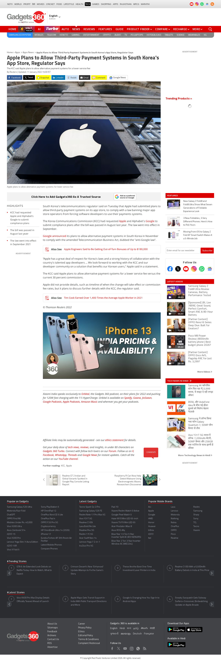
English (113, 628)
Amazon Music (89, 401)
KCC (63, 466)
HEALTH (79, 4)
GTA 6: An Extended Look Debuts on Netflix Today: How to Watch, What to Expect (34, 570)
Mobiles (39, 35)
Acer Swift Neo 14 (88, 538)
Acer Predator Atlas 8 (121, 526)
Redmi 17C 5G (86, 534)
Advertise (52, 647)
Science (180, 35)
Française (149, 634)
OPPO (174, 530)
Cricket (50, 4)
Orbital (85, 394)
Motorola (175, 515)
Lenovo (174, 511)
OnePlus (175, 526)
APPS (115, 4)
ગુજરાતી (114, 634)
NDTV (10, 4)
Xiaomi (196, 530)
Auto (65, 29)
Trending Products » (179, 98)
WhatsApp (60, 455)
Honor (151, 522)
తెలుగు (144, 628)
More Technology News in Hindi (194, 455)
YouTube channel (68, 459)
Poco (173, 534)
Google (150, 221)
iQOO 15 (11, 534)
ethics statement (114, 440)
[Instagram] (194, 269)
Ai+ (149, 507)
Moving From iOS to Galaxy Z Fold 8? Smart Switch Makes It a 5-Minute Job (197, 235)
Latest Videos (175, 281)
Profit (26, 4)
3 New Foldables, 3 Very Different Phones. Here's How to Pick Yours (197, 221)
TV (126, 35)
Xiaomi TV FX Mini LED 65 (123, 522)
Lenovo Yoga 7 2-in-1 (89, 542)
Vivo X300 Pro (14, 538)
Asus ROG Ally (118, 530)
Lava (173, 507)
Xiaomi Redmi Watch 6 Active (125, 511)
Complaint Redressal (89, 643)
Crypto (107, 35)
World (18, 4)
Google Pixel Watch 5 (121, 515)
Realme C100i (86, 522)
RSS (49, 643)
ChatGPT (11, 515)
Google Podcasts (52, 401)
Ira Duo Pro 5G (86, 546)
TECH (87, 4)
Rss (144, 648)
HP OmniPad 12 (48, 511)
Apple (122, 221)
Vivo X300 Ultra (14, 526)
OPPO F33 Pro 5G (49, 522)
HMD (150, 518)
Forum (112, 451)
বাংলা (129, 628)
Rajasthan (126, 4)
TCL (195, 522)
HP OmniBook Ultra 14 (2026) (55, 530)
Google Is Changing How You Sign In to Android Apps (141, 600)
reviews (84, 447)
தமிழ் (136, 628)
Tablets (169, 35)
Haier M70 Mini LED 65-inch (124, 518)
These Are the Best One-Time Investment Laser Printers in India (139, 569)
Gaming (76, 35)
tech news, (74, 447)
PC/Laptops (137, 35)
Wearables (194, 35)
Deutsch (137, 634)
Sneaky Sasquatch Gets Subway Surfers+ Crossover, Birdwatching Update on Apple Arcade (191, 601)
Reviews (89, 29)
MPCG (136, 4)
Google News (90, 455)
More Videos (204, 371)
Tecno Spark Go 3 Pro (89, 507)
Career (81, 624)
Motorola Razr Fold (16, 511)
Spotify (128, 398)
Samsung (197, 511)
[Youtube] (186, 269)
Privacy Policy (84, 628)
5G (205, 35)
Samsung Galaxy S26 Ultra (19, 507)
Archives (51, 635)
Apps (17, 52)
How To (64, 35)
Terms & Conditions (88, 639)
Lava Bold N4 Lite (87, 526)
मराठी (152, 628)
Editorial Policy (85, 635)
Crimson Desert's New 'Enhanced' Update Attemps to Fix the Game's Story (87, 570)
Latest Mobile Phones (51, 545)
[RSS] (212, 4)
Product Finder (138, 29)
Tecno (196, 526)
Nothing (174, 518)
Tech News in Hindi (178, 380)
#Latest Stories (16, 592)
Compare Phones (49, 549)
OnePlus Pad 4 (48, 518)
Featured (172, 195)
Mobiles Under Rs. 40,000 (19, 522)
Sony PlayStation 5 (50, 507)
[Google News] (209, 269)
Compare (161, 29)
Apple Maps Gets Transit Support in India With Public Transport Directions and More (89, 601)
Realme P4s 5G (86, 530)
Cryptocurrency (48, 526)
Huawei (151, 526)
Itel (149, 538)
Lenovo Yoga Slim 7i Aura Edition (22, 542)
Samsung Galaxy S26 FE (90, 511)
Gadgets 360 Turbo (53, 451)
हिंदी (33, 4)
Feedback (52, 632)
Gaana (137, 398)
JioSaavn (147, 398)
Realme (174, 538)
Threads (72, 455)
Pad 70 (114, 507)
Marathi (145, 4)
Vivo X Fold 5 (13, 550)
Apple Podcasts (71, 401)
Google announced (54, 236)
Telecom (51, 35)
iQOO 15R (12, 546)
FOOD (59, 4)
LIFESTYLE (69, 4)
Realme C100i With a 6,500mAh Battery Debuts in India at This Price (192, 569)
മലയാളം (126, 634)
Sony (195, 518)
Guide (120, 29)
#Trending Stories (17, 561)
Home (12, 29)
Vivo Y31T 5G (85, 518)
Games (95, 4)
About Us (52, 624)
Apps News (28, 52)
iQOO (151, 534)
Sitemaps (52, 628)
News (76, 29)
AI (39, 29)
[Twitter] (178, 269)
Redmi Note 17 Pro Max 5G (92, 515)
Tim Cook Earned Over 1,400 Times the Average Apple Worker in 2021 (103, 297)
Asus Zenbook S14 (16, 530)
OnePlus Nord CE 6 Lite (52, 515)
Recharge (180, 29)
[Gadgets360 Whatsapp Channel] (201, 269)
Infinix (151, 530)
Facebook (48, 455)
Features (105, 29)
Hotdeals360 (154, 35)
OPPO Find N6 (14, 518)
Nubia (173, 522)
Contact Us (53, 639)
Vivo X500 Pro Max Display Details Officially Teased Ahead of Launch (33, 600)
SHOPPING (106, 4)
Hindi (122, 628)
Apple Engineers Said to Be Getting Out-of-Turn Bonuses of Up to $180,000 (106, 249)
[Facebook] (170, 269)
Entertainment (91, 35)
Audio (118, 35)
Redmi (196, 507)
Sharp (196, 515)
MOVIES (40, 4)
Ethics (81, 632)
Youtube (125, 648)
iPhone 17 (46, 534)
